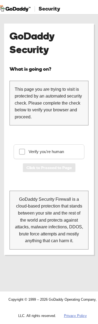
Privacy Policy (75, 316)
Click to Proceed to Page (49, 167)
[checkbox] (49, 151)
